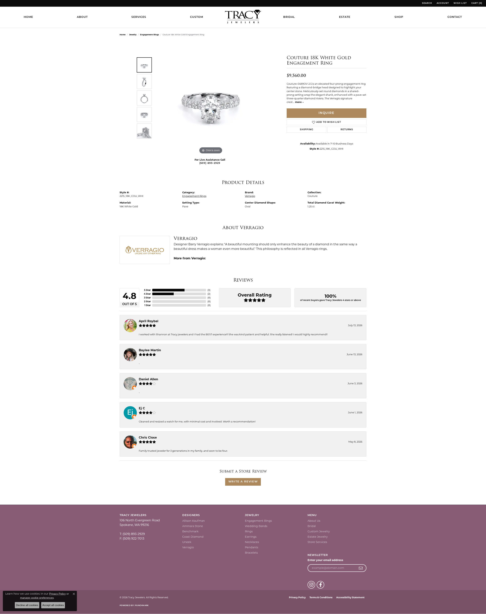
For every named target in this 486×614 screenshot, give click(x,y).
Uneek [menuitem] (186, 542)
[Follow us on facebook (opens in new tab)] (320, 585)
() (208, 290)
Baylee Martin (150, 350)
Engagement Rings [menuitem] (258, 520)
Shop (398, 17)
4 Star (147, 293)
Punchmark (141, 606)
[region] (211, 98)
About (82, 17)
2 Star (147, 301)
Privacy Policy (297, 597)
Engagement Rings (149, 34)
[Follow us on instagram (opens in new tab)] (311, 585)
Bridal (289, 17)
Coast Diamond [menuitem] (193, 536)
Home (28, 17)
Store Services (317, 542)
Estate (344, 17)
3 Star (147, 297)
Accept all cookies (53, 605)
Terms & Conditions (320, 597)
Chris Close (148, 437)
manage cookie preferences (37, 597)
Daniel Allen (148, 379)
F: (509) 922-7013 (132, 538)
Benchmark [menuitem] (190, 531)
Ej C (142, 408)
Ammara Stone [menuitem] (192, 526)
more (298, 102)
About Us (314, 520)
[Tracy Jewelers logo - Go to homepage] (243, 17)
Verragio (250, 196)
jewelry (132, 34)
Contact (454, 17)
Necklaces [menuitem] (252, 542)
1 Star (147, 305)
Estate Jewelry (318, 536)
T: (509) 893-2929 (132, 534)
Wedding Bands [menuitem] (256, 526)
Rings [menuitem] (249, 531)
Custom (196, 17)
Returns (347, 130)
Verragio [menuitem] (188, 547)
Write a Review (243, 481)
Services (138, 17)
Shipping (306, 130)
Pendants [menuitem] (251, 547)
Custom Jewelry (319, 531)
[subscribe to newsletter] (361, 568)
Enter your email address (325, 560)
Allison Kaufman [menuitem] (193, 520)
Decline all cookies (27, 605)
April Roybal (148, 321)
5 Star (147, 290)
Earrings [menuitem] (250, 536)
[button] (426, 3)
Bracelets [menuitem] (251, 552)
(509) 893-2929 (209, 163)
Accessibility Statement (350, 597)
